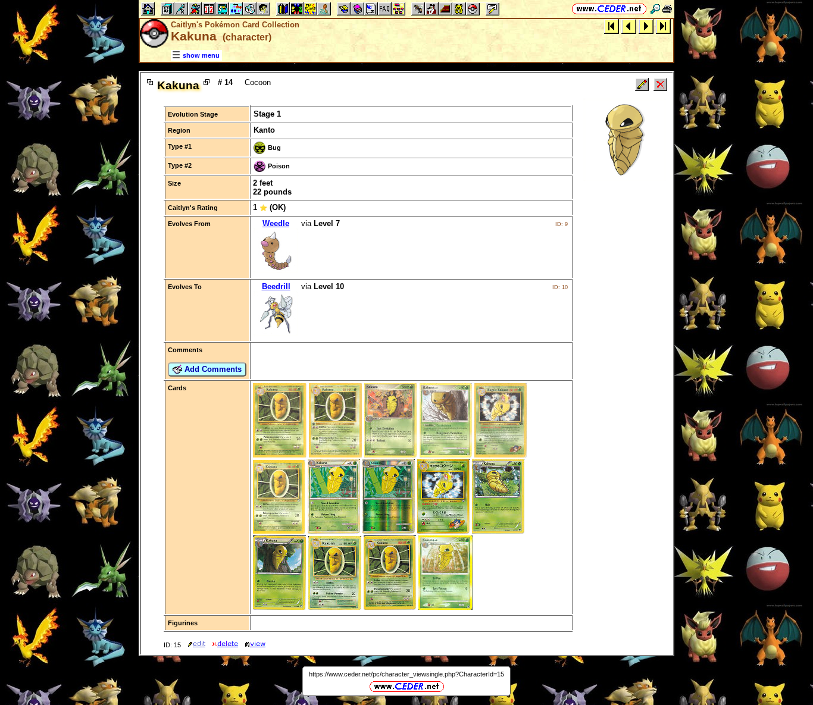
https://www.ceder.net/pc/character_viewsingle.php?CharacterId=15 (406, 674)
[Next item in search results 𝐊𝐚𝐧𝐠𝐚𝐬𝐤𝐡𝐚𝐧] (646, 25)
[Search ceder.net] (655, 8)
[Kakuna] (280, 454)
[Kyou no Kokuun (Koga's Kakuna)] (443, 531)
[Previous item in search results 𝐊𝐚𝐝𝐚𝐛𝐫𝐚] (628, 25)
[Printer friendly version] (667, 8)
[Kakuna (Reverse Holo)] (388, 531)
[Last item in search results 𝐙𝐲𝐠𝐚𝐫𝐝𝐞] (663, 25)
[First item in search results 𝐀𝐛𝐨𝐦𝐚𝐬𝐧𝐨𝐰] (611, 25)
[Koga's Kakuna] (500, 454)
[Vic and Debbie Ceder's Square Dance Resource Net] (609, 8)
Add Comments (212, 369)
